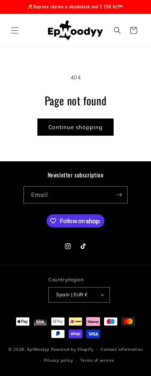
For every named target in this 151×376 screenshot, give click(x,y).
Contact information (121, 349)
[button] (15, 30)
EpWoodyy (38, 348)
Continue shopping (75, 127)
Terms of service (97, 360)
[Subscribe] (119, 194)
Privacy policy (58, 360)
